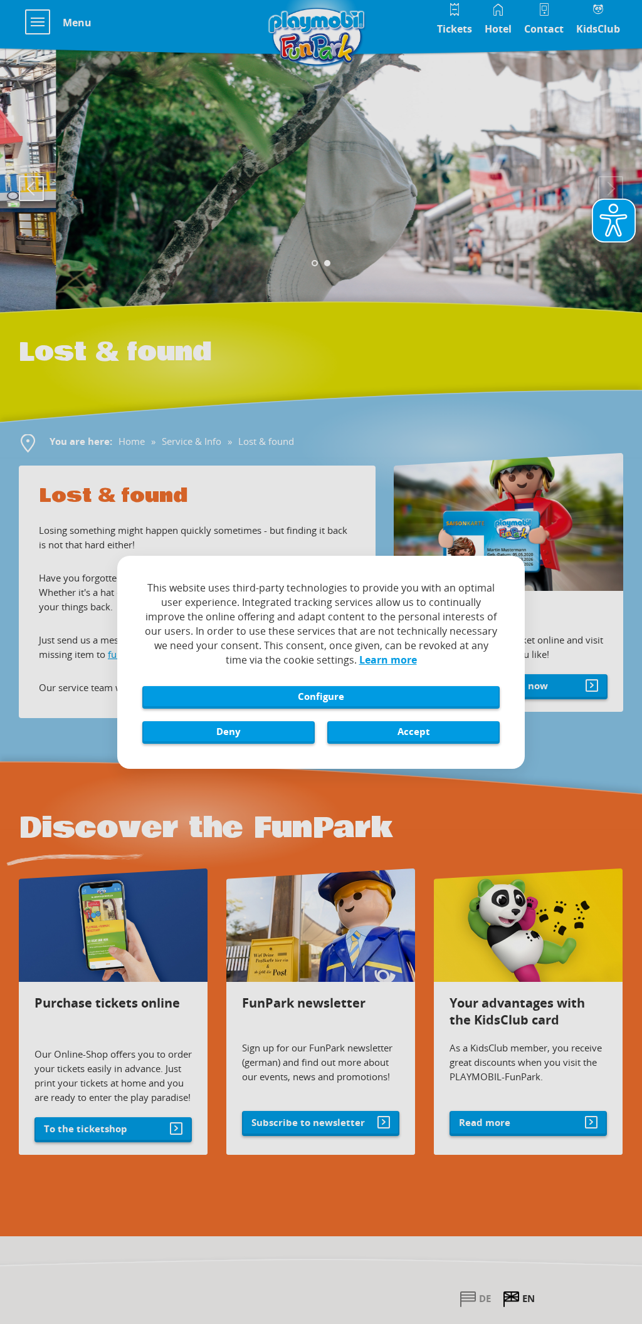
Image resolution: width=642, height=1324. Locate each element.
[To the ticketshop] (113, 925)
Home (131, 441)
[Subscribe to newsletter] (320, 925)
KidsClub (598, 29)
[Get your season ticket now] (508, 522)
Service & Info (191, 441)
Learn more (388, 660)
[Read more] (528, 925)
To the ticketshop (85, 1128)
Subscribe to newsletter (308, 1122)
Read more (484, 1122)
